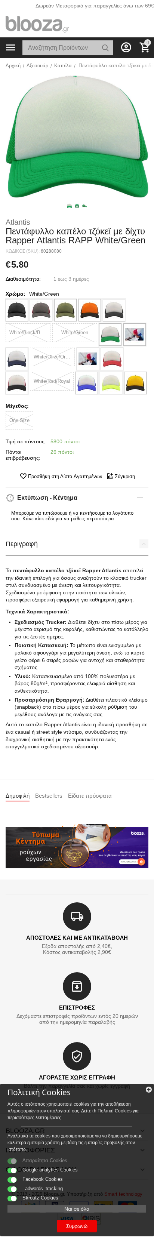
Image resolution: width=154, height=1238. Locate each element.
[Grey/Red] (41, 310)
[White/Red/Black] (17, 383)
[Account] (126, 47)
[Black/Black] (17, 310)
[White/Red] (112, 359)
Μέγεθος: (17, 406)
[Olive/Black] (65, 310)
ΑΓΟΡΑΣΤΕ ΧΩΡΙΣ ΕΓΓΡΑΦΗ (77, 1077)
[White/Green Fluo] (134, 334)
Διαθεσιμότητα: (23, 279)
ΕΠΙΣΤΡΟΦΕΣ (77, 1007)
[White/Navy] (17, 359)
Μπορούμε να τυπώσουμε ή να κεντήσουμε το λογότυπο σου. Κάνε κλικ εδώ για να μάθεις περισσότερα (72, 515)
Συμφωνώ (76, 1226)
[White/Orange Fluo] (88, 359)
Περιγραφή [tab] (22, 544)
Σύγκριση (125, 476)
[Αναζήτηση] (105, 47)
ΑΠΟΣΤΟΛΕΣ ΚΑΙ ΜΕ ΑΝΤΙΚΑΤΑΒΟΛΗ (77, 937)
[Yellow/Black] (135, 383)
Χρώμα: (15, 294)
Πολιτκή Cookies (115, 1111)
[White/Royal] (87, 383)
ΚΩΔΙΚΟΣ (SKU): (23, 251)
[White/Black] (114, 310)
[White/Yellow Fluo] (111, 383)
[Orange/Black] (89, 310)
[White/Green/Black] (110, 334)
